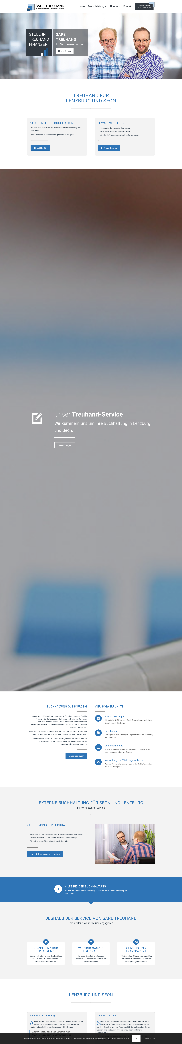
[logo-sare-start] (45, 6)
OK (136, 1038)
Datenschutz (150, 1038)
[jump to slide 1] (65, 51)
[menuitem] (82, 6)
